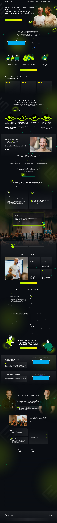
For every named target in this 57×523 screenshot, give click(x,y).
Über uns (49, 1)
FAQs (51, 1)
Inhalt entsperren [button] (41, 360)
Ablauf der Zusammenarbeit (42, 1)
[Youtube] (49, 515)
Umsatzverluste (27, 1)
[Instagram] (51, 515)
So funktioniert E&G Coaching (34, 1)
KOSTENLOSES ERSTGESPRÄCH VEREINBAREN (13, 20)
